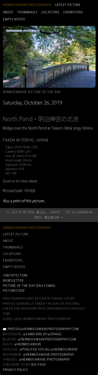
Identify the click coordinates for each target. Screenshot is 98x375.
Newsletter (13, 280)
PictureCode (14, 290)
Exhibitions (73, 12)
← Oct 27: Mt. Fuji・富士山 (26, 212)
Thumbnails (27, 12)
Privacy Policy (15, 369)
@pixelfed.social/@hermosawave (49, 349)
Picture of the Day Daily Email (29, 285)
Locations (50, 12)
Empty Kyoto (14, 19)
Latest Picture (68, 5)
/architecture (15, 275)
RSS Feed (38, 364)
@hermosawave (27, 344)
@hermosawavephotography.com (47, 339)
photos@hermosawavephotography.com (43, 329)
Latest (55, 212)
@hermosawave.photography (48, 354)
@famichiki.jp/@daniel (42, 334)
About (8, 12)
